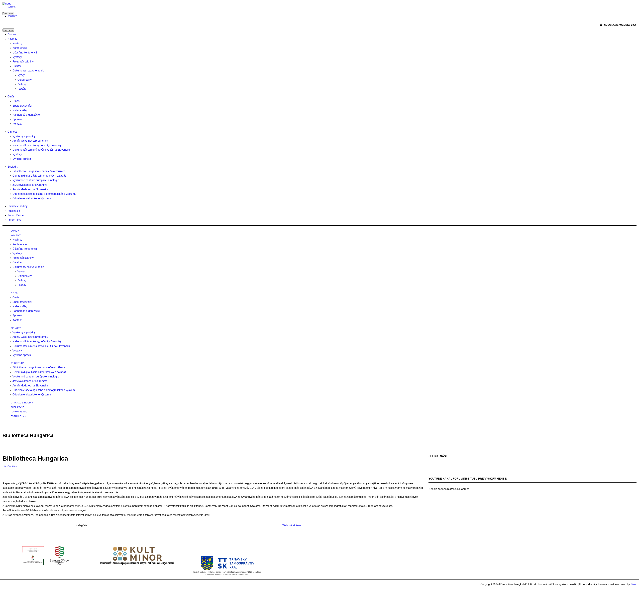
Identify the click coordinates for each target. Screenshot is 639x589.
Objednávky (24, 79)
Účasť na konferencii (24, 52)
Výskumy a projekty (23, 136)
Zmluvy (21, 84)
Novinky (12, 38)
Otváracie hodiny (17, 206)
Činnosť (12, 131)
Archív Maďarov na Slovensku (30, 189)
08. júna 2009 (10, 466)
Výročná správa (21, 158)
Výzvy (21, 75)
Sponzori (17, 119)
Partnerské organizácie (26, 114)
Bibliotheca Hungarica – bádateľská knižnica (38, 171)
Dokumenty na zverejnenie (28, 70)
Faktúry (21, 88)
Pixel (634, 584)
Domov (11, 34)
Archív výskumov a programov (30, 140)
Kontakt (12, 7)
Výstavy (17, 57)
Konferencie (19, 47)
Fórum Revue (15, 215)
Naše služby (19, 110)
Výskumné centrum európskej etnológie (35, 180)
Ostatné (17, 66)
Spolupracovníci (22, 105)
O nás (10, 96)
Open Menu (8, 13)
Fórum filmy (14, 219)
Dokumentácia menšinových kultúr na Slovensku (41, 149)
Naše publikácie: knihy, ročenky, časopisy (36, 145)
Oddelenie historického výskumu (31, 198)
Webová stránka (292, 525)
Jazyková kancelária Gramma (29, 184)
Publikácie (13, 210)
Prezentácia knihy (23, 61)
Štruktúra (12, 166)
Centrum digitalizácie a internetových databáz (39, 175)
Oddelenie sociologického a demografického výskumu (44, 193)
